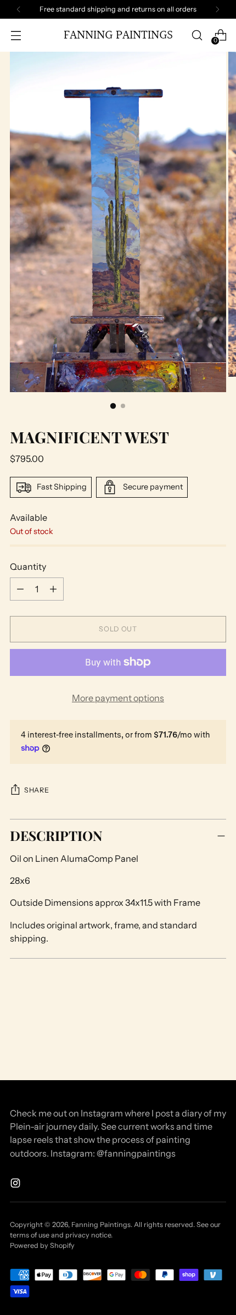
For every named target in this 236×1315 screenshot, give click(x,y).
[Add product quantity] (20, 589)
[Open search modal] (197, 35)
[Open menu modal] (15, 35)
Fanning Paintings (101, 1224)
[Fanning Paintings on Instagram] (16, 1185)
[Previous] (19, 9)
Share (36, 790)
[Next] (217, 9)
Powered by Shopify (42, 1245)
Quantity (28, 566)
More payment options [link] (118, 697)
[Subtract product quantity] (53, 589)
